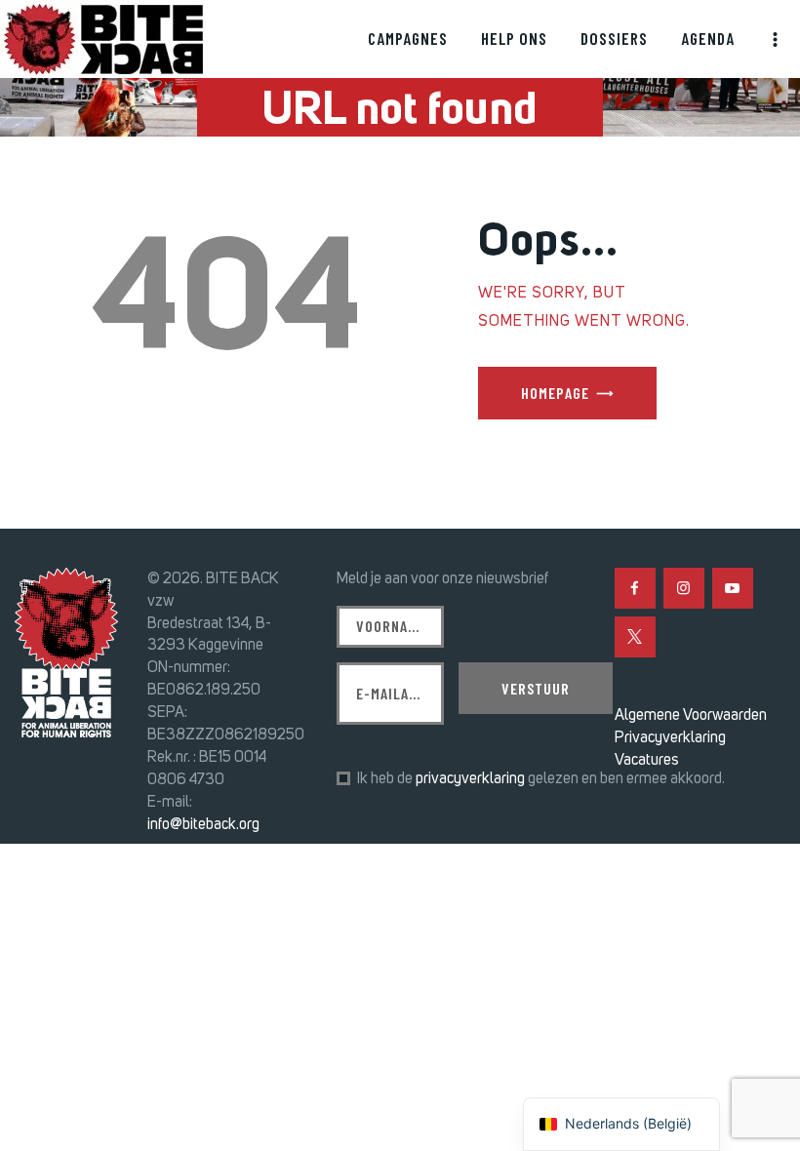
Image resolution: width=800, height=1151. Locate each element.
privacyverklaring (470, 778)
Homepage (555, 392)
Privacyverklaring (670, 737)
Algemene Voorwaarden (691, 714)
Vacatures (647, 759)
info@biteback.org (203, 823)
